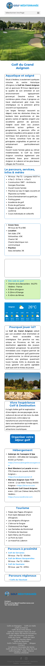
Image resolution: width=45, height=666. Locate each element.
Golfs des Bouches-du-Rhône (21, 636)
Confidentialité (25, 663)
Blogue (33, 643)
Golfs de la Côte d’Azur (21, 630)
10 (28, 396)
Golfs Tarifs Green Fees (17, 643)
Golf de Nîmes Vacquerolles (21, 558)
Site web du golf (16, 281)
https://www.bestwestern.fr (20, 477)
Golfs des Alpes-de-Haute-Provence (21, 634)
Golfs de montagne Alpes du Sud (21, 632)
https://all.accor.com (26, 486)
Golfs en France (21, 628)
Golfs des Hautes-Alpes (21, 639)
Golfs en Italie (30, 626)
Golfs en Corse (14, 637)
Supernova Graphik (22, 661)
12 (31, 396)
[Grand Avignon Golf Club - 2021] (22, 399)
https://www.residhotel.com (20, 497)
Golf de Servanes (16, 553)
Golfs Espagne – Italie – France (21, 651)
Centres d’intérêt (21, 653)
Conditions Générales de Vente (21, 647)
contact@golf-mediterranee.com (21, 603)
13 (33, 396)
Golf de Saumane (16, 564)
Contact (21, 645)
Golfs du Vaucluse (21, 641)
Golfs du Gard (29, 637)
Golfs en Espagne (14, 626)
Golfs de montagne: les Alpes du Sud (21, 649)
